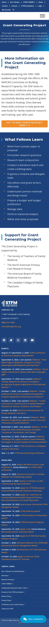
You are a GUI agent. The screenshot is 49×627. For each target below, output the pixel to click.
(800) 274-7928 (7, 322)
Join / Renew (14, 2)
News (41, 2)
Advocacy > (5, 575)
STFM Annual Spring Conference (29, 453)
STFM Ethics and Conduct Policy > (13, 604)
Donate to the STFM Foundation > (13, 592)
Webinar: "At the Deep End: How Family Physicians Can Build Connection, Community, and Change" (24, 430)
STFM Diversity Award (30, 511)
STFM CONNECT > (7, 584)
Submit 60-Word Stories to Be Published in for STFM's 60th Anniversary (22, 467)
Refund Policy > (6, 596)
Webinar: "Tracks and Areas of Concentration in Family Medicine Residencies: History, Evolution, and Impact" (23, 404)
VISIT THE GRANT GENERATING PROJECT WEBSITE (24, 123)
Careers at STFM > (7, 609)
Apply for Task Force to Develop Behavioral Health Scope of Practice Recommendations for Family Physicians (21, 497)
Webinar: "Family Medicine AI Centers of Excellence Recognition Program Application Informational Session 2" (23, 394)
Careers (5, 6)
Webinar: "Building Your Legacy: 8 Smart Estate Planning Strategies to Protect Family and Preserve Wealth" (24, 439)
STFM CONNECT (29, 2)
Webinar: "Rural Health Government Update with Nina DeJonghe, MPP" (24, 372)
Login (40, 6)
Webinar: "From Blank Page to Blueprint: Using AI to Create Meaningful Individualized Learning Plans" (24, 362)
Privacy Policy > (6, 600)
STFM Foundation (27, 6)
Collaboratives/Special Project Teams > (15, 588)
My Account (6, 10)
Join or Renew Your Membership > (13, 571)
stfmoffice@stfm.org (11, 326)
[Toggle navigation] (42, 16)
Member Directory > (8, 579)
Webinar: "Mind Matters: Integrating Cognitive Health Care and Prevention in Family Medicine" (23, 420)
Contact (14, 6)
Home (4, 2)
